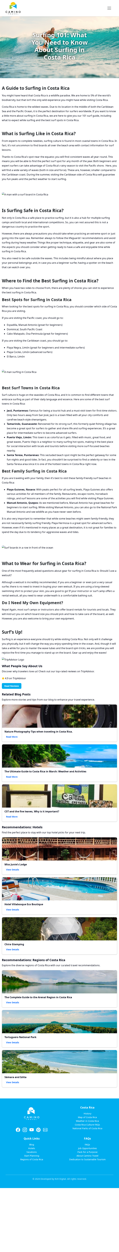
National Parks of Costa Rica (87, 1128)
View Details (12, 869)
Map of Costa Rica (87, 1117)
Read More (12, 736)
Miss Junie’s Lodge (15, 864)
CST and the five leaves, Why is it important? (31, 811)
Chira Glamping (14, 944)
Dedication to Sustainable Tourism (87, 1159)
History (87, 1113)
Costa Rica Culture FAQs (87, 1124)
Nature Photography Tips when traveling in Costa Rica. (38, 731)
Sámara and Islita (15, 1077)
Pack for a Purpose (87, 1152)
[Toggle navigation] (109, 8)
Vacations (31, 1152)
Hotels (31, 1148)
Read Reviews (11, 685)
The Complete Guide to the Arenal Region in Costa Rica (38, 997)
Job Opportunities (87, 1148)
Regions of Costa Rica (31, 1159)
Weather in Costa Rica (87, 1120)
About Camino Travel (87, 1155)
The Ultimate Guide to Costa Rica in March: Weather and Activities (45, 771)
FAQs (87, 1144)
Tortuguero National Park (20, 1037)
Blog (31, 1144)
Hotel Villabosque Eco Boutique (23, 904)
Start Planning (31, 1155)
